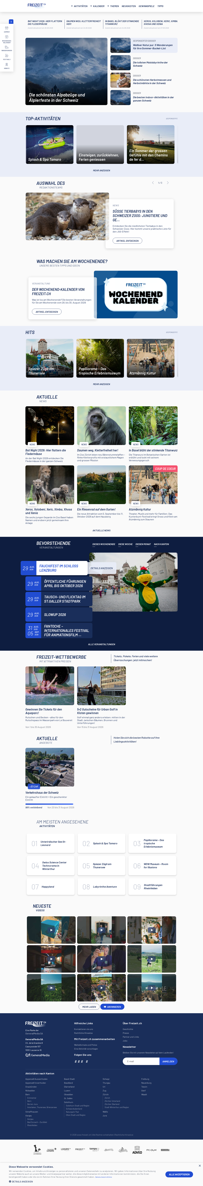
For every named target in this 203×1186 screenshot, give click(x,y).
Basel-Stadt (69, 1079)
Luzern (67, 1090)
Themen (114, 6)
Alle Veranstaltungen (101, 644)
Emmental (31, 1098)
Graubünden (31, 1086)
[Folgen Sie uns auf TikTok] (84, 1061)
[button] (85, 1181)
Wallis (105, 1111)
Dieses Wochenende (103, 544)
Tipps (160, 6)
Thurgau (106, 1083)
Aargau (30, 1119)
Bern (29, 1101)
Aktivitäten (80, 6)
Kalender (98, 6)
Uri (104, 1086)
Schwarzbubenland (74, 1109)
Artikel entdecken (127, 240)
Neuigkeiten (129, 6)
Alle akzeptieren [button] (179, 1174)
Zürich (107, 1098)
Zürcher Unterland (112, 1101)
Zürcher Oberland (112, 1104)
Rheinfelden (32, 1125)
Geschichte (128, 1029)
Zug (104, 1090)
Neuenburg (146, 1083)
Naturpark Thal (72, 1112)
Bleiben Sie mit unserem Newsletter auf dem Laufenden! (148, 1052)
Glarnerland (69, 1086)
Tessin (144, 1086)
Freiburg (145, 1079)
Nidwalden (30, 1090)
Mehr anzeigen (101, 170)
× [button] (200, 1166)
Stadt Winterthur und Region (117, 1107)
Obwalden (68, 1094)
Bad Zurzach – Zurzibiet (37, 1122)
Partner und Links (131, 1037)
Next (167, 182)
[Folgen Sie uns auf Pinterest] (86, 1061)
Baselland (68, 1083)
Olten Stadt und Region (75, 1115)
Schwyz (106, 1079)
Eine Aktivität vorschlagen (86, 1048)
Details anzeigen (102, 568)
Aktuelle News (101, 530)
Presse (126, 1033)
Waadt (144, 1094)
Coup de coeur (165, 468)
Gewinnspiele (146, 6)
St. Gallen (68, 1098)
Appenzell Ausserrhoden (36, 1079)
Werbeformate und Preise (85, 1045)
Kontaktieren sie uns (83, 1029)
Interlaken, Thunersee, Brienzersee (42, 1107)
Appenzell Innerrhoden (35, 1083)
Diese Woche (125, 544)
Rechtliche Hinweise (83, 1033)
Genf (143, 1090)
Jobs (125, 1040)
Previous (153, 182)
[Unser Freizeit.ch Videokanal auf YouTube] (81, 1061)
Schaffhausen (31, 1111)
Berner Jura (32, 1104)
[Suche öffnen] (171, 5)
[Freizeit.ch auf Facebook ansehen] (75, 1061)
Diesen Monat (143, 544)
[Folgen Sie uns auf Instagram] (78, 1061)
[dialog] (101, 1174)
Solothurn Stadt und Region (77, 1105)
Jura (105, 1115)
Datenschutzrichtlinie (103, 1177)
